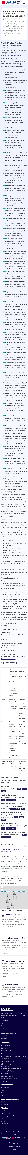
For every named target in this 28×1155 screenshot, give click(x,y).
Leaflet (3, 891)
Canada (4, 1104)
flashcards (11, 1071)
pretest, (5, 1056)
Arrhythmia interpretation (8, 1033)
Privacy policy (13, 1143)
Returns (14, 1149)
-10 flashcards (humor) (9, 1079)
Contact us (4, 1123)
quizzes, (14, 1056)
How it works (5, 1111)
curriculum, (4, 1071)
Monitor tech (5, 1031)
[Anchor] (1, 11)
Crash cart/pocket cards (8, 1061)
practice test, (17, 1069)
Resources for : (7, 1069)
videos (5, 1066)
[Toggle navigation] (24, 2)
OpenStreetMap (14, 891)
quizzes (5, 1059)
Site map (3, 1121)
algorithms (6, 1045)
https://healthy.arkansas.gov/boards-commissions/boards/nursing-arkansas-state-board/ (14, 637)
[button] (14, 897)
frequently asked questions (11, 1064)
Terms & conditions (14, 1146)
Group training (5, 1113)
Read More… (5, 929)
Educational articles (7, 1081)
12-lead (5, 1036)
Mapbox (8, 891)
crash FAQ (6, 1073)
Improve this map (21, 891)
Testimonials (5, 1118)
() (4, 1038)
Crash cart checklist (7, 1076)
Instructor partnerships (8, 1116)
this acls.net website (14, 55)
